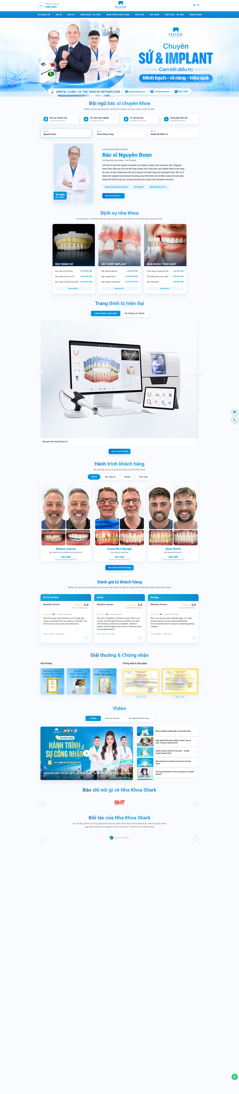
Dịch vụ (70, 15)
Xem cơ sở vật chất (119, 451)
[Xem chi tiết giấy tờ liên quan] (140, 681)
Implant (127, 477)
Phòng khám (195, 15)
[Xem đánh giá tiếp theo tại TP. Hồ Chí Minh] (86, 638)
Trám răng (143, 477)
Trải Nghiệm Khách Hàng (138, 718)
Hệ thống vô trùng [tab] (135, 313)
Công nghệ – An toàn (90, 15)
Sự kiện (93, 718)
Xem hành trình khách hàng (119, 568)
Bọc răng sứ (110, 477)
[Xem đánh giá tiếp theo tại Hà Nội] (140, 638)
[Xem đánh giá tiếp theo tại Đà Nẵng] (194, 638)
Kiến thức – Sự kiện (174, 15)
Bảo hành (154, 15)
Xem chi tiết (73, 288)
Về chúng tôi (43, 15)
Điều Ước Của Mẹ (112, 718)
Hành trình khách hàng (118, 15)
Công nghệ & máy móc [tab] (105, 313)
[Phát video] (86, 753)
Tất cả (94, 477)
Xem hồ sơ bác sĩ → (113, 196)
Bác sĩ (59, 15)
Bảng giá (139, 15)
